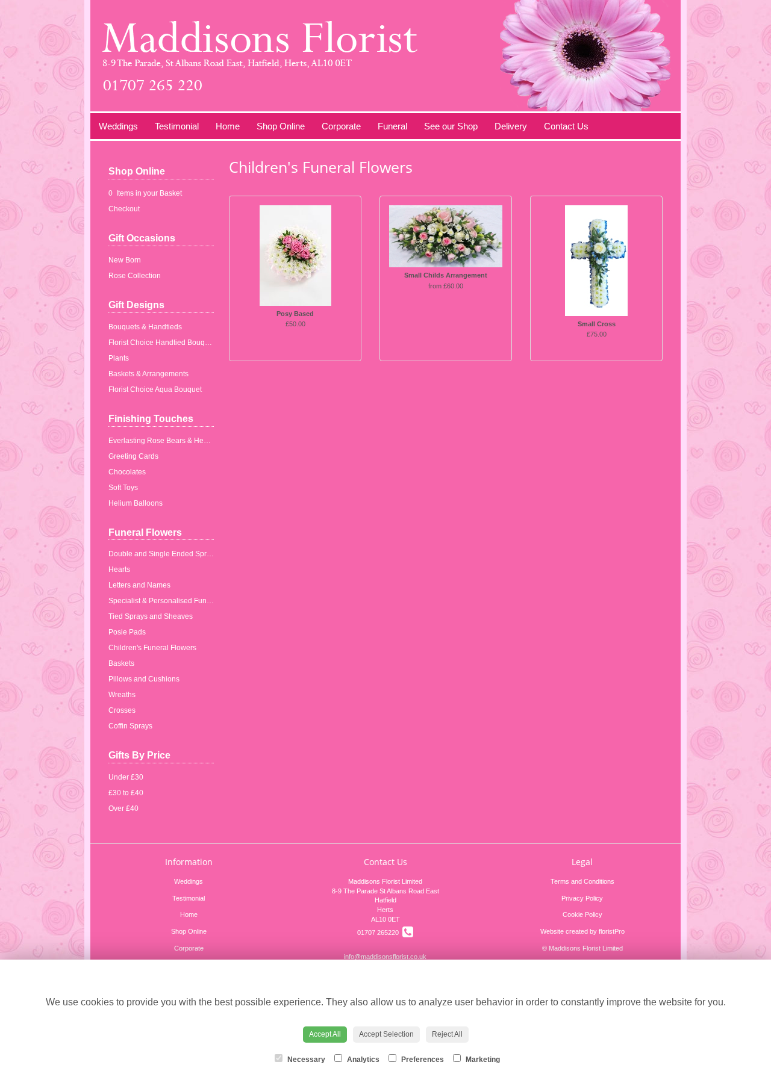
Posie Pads (127, 632)
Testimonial (177, 126)
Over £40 (123, 808)
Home (228, 126)
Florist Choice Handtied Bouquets (163, 342)
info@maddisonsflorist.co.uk (385, 956)
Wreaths (122, 695)
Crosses (122, 710)
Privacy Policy (582, 898)
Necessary (305, 1059)
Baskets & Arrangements (148, 374)
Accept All (325, 1034)
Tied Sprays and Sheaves (150, 616)
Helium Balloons (135, 503)
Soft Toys (123, 487)
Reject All (447, 1034)
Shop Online (281, 126)
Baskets (121, 663)
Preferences (421, 1059)
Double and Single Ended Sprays (163, 554)
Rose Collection (134, 276)
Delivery (511, 126)
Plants (118, 358)
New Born (124, 260)
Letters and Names (139, 585)
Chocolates (127, 472)
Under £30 (125, 777)
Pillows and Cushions (143, 679)
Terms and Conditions (582, 881)
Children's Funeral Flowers (152, 648)
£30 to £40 (125, 793)
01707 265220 (379, 932)
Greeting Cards (133, 456)
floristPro (612, 931)
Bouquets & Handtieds (145, 327)
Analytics (362, 1059)
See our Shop (451, 126)
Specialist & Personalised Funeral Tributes (178, 601)
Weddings (118, 126)
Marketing (482, 1059)
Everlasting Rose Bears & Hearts (162, 440)
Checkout (124, 209)
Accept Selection (386, 1034)
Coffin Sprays (130, 726)
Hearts (119, 569)
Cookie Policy (582, 914)
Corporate (341, 126)
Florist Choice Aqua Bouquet (155, 389)
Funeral (392, 126)
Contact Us (566, 126)
